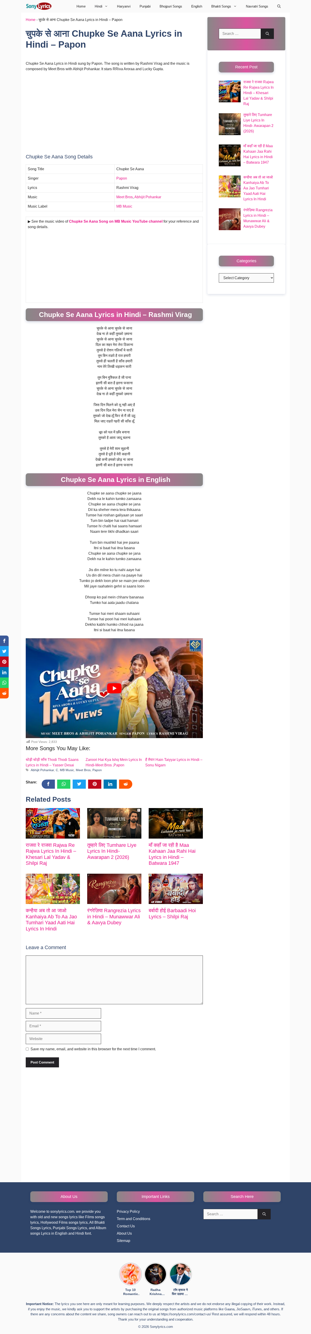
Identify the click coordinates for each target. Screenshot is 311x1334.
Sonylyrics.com (161, 1327)
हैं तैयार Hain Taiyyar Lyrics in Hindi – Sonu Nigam (173, 762)
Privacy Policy (128, 1211)
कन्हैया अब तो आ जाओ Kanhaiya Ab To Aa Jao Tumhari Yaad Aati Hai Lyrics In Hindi (51, 919)
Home (81, 6)
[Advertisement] (114, 109)
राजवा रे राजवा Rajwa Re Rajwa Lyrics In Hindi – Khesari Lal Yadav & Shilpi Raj (51, 854)
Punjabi (145, 6)
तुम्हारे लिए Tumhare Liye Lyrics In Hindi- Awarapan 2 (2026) (111, 851)
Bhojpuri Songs (171, 6)
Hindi (98, 6)
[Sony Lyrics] (38, 6)
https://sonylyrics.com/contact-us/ (186, 1314)
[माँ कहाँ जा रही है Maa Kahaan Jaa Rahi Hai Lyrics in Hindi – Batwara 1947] (176, 823)
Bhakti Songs (221, 6)
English (196, 6)
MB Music (124, 206)
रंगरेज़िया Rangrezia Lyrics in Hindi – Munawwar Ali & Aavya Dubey (114, 916)
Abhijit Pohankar (147, 197)
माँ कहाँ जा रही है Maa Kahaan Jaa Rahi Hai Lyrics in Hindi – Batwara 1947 (172, 854)
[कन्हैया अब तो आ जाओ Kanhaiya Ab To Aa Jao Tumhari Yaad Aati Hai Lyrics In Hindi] (53, 889)
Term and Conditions (133, 1219)
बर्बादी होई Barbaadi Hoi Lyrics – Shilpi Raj (172, 913)
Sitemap (123, 1241)
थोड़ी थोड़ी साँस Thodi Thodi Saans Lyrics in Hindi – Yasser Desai (52, 762)
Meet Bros (124, 197)
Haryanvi (123, 6)
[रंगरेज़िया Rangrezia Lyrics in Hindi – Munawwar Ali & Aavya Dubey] (114, 889)
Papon (121, 178)
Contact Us (126, 1226)
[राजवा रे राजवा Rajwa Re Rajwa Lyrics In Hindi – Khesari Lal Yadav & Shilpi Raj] (53, 823)
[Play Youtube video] (114, 688)
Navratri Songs (257, 6)
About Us (124, 1233)
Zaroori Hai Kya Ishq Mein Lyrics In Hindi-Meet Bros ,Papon (114, 762)
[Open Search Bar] (279, 6)
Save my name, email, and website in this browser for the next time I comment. (93, 1049)
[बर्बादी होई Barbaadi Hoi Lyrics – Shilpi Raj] (176, 889)
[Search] (267, 33)
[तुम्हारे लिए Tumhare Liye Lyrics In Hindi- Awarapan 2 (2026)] (114, 823)
